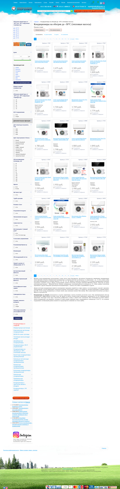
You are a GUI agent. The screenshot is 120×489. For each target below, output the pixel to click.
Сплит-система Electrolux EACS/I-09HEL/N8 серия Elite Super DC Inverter (79, 179)
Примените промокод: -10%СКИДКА (37, 184)
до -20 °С (16, 36)
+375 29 (64, 6)
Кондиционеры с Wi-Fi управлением (21, 346)
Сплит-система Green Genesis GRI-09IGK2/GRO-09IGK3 (60, 61)
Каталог (30, 2)
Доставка (51, 2)
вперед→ (77, 38)
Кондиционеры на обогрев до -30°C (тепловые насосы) (20, 350)
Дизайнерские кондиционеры (18, 341)
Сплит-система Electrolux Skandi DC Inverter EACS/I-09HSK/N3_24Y (43, 179)
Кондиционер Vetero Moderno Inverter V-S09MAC (79, 217)
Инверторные (40, 30)
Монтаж (63, 2)
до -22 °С (16, 34)
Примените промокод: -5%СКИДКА (92, 106)
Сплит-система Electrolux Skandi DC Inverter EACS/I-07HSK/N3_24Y (43, 101)
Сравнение (92, 3)
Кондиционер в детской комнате (20, 409)
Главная (15, 2)
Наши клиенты (38, 2)
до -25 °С (16, 32)
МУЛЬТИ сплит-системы (21, 334)
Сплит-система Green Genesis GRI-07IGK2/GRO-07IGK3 (42, 61)
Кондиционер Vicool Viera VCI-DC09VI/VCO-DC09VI (79, 100)
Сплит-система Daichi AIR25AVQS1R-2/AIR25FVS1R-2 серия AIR (61, 217)
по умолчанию (48, 34)
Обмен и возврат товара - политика (28, 450)
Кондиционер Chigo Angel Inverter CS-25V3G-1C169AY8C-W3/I (43, 140)
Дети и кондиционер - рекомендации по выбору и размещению (22, 424)
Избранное (97, 3)
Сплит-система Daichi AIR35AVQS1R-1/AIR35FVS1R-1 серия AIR (98, 101)
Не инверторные (55, 30)
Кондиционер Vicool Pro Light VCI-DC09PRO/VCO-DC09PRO (61, 255)
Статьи (45, 2)
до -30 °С (16, 30)
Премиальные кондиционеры (18, 379)
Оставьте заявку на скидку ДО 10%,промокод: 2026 (89, 11)
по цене (56, 34)
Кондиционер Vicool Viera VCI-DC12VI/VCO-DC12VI (98, 139)
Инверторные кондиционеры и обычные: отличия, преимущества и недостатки (20, 414)
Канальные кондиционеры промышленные (19, 366)
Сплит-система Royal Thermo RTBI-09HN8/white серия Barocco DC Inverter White (98, 217)
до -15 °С (16, 38)
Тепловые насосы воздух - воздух (22, 337)
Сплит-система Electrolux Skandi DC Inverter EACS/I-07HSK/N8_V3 (98, 62)
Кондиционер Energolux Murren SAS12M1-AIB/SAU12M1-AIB (98, 178)
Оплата (57, 2)
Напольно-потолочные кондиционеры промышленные (21, 360)
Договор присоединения (68, 468)
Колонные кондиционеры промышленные (22, 371)
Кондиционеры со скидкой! (19, 324)
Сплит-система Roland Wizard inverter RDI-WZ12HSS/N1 (79, 139)
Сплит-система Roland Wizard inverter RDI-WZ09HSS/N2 (60, 100)
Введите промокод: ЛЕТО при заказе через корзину (94, 67)
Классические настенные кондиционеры (21, 331)
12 (68, 39)
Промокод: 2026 (93, 221)
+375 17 (45, 6)
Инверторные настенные (22, 328)
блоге (27, 402)
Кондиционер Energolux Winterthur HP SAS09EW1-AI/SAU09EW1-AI (78, 256)
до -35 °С (16, 28)
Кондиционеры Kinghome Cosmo (20, 405)
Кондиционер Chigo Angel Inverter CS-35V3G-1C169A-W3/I (43, 255)
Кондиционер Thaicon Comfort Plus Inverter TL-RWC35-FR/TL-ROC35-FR (98, 256)
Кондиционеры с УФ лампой (20, 389)
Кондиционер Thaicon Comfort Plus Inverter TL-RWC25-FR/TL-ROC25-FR (61, 179)
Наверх (104, 448)
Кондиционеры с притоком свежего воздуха (20, 384)
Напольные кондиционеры (18, 375)
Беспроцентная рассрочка (73, 2)
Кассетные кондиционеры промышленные (22, 355)
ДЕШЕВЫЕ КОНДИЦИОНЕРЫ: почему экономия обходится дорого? (21, 419)
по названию (64, 34)
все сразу (72, 39)
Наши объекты (23, 2)
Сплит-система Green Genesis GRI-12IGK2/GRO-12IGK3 (79, 61)
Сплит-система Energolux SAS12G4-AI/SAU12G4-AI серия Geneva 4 (43, 217)
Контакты (84, 2)
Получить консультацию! (21, 398)
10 (62, 39)
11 (65, 39)
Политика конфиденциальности (11, 450)
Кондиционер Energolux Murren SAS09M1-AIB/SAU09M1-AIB (61, 139)
